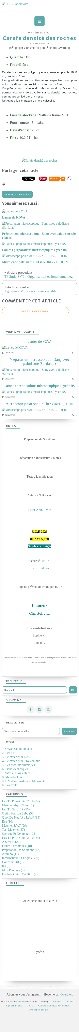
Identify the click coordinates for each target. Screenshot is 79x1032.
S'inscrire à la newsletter (17, 194)
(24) (21, 837)
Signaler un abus (14, 1005)
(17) (21, 850)
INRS (46, 561)
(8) (6, 866)
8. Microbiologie (12, 777)
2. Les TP (8, 752)
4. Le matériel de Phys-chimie (21, 761)
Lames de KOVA (39, 342)
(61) (18, 805)
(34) (21, 817)
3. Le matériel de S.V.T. (17, 757)
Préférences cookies (38, 1009)
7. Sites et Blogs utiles (16, 773)
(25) (19, 833)
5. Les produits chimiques (18, 765)
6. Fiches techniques (15, 769)
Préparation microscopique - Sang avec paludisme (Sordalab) (39, 362)
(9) (20, 858)
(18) (17, 846)
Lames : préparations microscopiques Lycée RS (39, 386)
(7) (19, 874)
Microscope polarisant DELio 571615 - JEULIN (40, 404)
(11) (10, 854)
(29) (14, 825)
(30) (7, 821)
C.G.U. (30, 1005)
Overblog (66, 994)
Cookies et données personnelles (53, 1005)
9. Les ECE (9, 785)
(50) (18, 813)
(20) (11, 841)
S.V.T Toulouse (40, 568)
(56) (16, 809)
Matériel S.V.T (39, 32)
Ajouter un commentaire (35, 311)
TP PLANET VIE (39, 509)
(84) (21, 801)
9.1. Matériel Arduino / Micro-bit (23, 781)
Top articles (57, 1001)
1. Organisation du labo (17, 748)
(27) (13, 829)
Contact (71, 1001)
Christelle (21, 1001)
